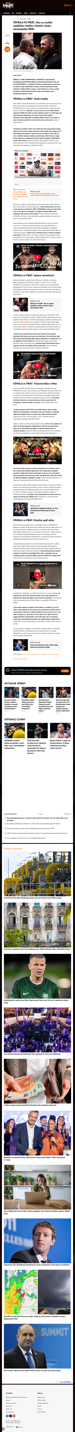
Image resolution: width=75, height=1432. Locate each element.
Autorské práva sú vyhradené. (13, 1422)
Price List (40, 1409)
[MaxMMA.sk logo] (8, 5)
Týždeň (67, 814)
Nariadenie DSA (10, 1412)
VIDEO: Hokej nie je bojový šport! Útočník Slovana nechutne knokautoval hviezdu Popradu (37, 833)
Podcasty (33, 13)
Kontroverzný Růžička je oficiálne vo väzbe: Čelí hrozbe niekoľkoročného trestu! (33, 824)
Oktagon (6, 13)
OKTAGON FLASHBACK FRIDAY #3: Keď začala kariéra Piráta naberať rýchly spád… (44, 510)
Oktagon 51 (36, 654)
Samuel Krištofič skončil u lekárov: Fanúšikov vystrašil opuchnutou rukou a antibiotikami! (11, 704)
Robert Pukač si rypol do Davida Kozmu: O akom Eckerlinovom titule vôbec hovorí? (60, 744)
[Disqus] (37, 783)
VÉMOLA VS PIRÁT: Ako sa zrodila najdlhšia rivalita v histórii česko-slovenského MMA (42, 305)
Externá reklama (42, 1400)
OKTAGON (23, 324)
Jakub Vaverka (17, 75)
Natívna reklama (42, 1412)
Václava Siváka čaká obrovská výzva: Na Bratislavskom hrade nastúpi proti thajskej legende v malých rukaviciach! (63, 705)
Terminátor (17, 226)
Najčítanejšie (10, 814)
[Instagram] (10, 1416)
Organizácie (23, 19)
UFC (13, 13)
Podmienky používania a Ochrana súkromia (16, 1397)
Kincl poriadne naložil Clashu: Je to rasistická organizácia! (26, 838)
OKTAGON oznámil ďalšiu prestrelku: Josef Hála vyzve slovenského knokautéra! (28, 704)
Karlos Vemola (27, 654)
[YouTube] (13, 1416)
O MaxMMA (9, 1393)
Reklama (40, 1393)
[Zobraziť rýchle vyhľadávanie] (70, 13)
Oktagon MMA (46, 654)
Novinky (19, 13)
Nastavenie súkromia (11, 1403)
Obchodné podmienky (43, 1403)
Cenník (39, 1406)
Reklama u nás (41, 1397)
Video (26, 13)
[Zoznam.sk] (11, 1427)
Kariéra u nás (9, 1406)
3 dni (40, 814)
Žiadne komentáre (7, 35)
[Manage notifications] (3, 1429)
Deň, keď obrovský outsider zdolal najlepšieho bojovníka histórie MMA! (30, 828)
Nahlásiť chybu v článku (20, 659)
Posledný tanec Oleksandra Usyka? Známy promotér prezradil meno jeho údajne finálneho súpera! (46, 705)
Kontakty (8, 1400)
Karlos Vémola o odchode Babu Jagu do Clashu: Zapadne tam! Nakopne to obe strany (44, 194)
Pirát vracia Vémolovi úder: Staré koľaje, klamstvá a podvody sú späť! (44, 646)
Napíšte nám (9, 1409)
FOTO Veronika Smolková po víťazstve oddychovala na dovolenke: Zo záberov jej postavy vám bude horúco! (36, 746)
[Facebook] (7, 1416)
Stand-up (41, 13)
